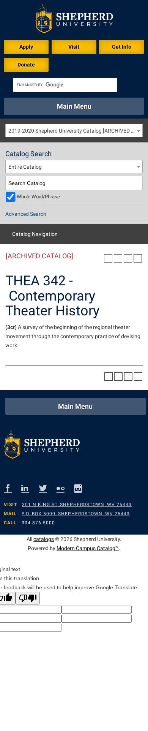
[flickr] (65, 488)
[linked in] (30, 488)
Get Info (121, 47)
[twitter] (48, 488)
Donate (26, 65)
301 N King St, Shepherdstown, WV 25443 (77, 504)
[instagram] (82, 488)
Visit (73, 47)
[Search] (136, 183)
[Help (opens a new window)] (138, 258)
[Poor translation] (28, 598)
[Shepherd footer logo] (42, 446)
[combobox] (74, 130)
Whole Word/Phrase (38, 196)
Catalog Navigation (35, 234)
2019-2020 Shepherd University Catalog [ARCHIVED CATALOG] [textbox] (75, 131)
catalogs (43, 539)
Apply (26, 47)
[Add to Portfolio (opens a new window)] (108, 258)
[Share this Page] (118, 258)
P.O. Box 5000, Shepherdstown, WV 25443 (76, 513)
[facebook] (12, 488)
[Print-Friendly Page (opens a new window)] (128, 258)
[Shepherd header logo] (74, 20)
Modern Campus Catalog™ (88, 548)
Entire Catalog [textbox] (25, 167)
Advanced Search (25, 214)
